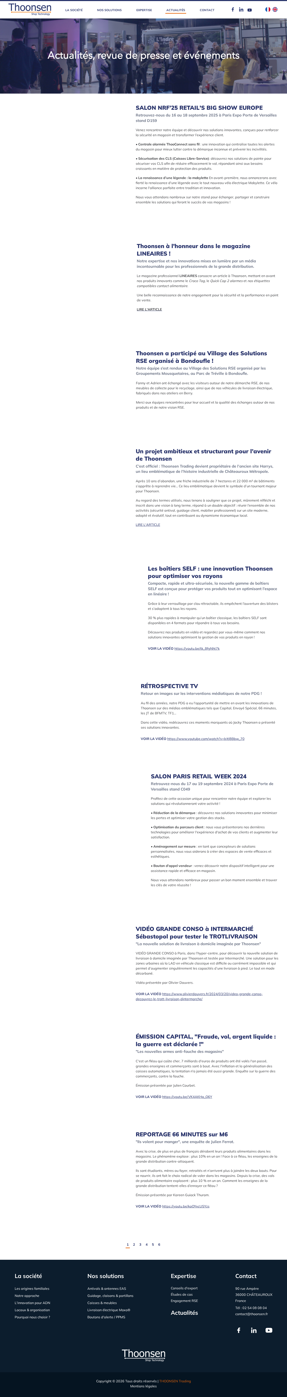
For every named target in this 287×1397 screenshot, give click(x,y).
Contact (207, 10)
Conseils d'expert (184, 1288)
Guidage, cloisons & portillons (110, 1296)
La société (74, 10)
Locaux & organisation (32, 1310)
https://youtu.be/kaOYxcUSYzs (185, 1206)
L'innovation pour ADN (32, 1303)
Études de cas (182, 1294)
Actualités (175, 10)
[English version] (275, 10)
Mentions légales (143, 1386)
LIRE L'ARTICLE (148, 525)
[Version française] (267, 10)
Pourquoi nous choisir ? (32, 1317)
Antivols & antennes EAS (106, 1288)
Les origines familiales (32, 1288)
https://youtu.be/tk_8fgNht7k (197, 648)
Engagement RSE (184, 1301)
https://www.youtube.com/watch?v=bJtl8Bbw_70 (206, 739)
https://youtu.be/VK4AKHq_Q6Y (187, 1097)
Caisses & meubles (102, 1303)
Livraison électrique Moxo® (108, 1310)
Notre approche (27, 1296)
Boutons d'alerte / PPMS (106, 1317)
